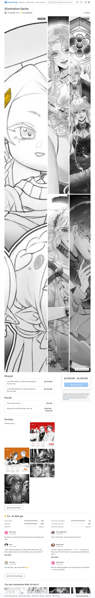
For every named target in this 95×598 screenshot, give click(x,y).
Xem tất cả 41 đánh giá (14, 576)
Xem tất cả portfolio (14, 508)
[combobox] (62, 2)
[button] (5, 12)
